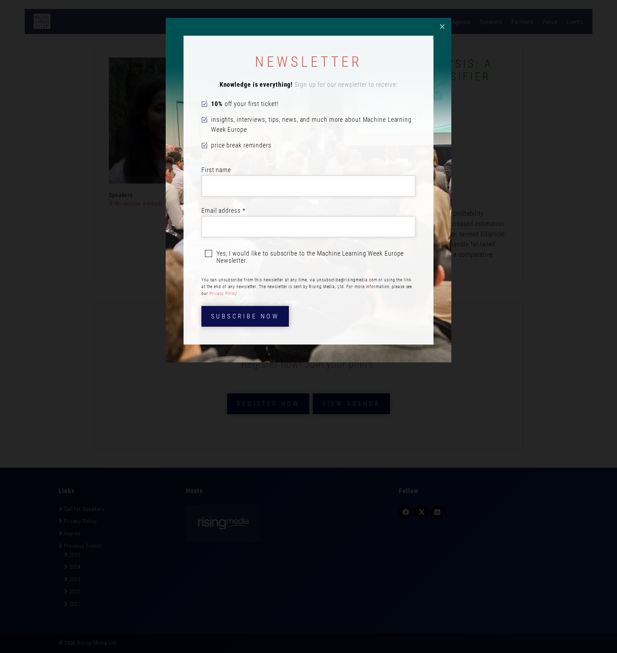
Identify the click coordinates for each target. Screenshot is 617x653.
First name (216, 170)
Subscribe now (245, 316)
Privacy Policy (223, 293)
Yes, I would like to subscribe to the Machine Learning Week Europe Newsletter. (310, 257)
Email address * (223, 210)
